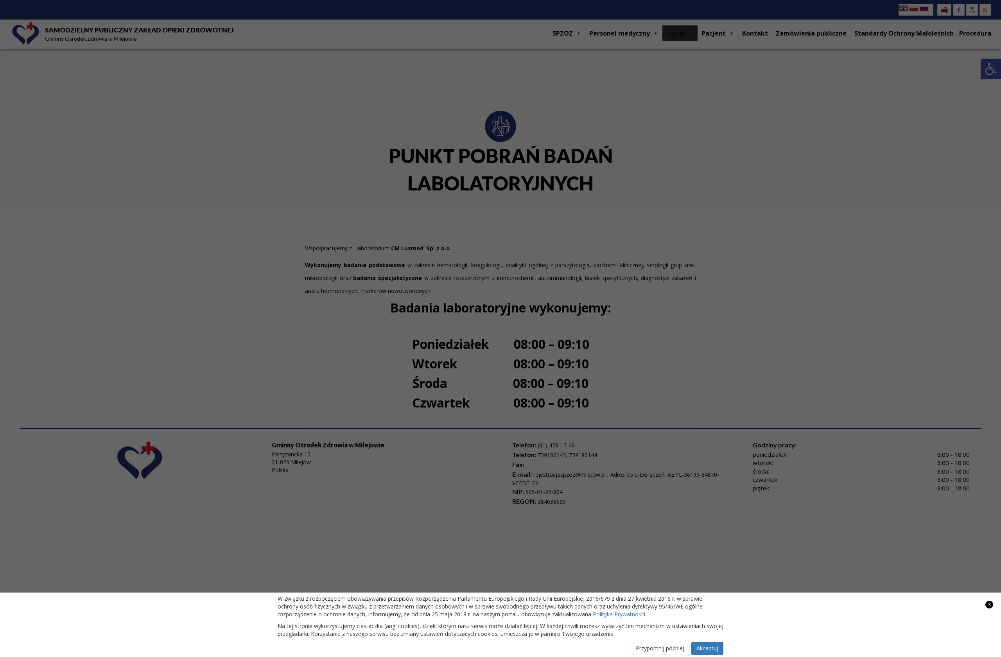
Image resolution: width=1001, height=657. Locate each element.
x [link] (989, 604)
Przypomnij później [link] (660, 648)
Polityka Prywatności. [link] (619, 614)
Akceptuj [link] (707, 648)
